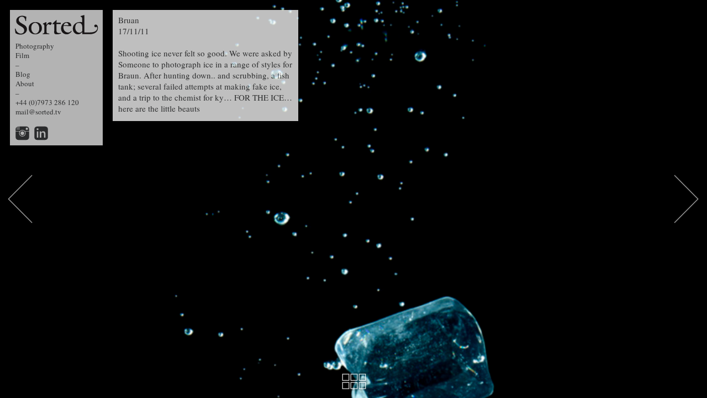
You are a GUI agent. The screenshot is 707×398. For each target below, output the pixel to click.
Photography (34, 46)
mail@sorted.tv (38, 112)
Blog (22, 74)
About (24, 83)
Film (22, 55)
